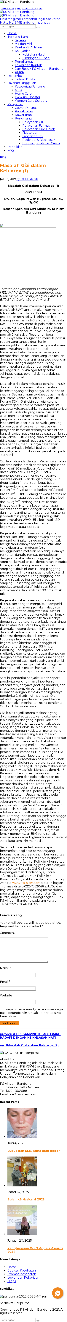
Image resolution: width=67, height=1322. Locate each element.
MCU (18, 90)
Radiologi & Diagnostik (38, 140)
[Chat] (57, 1293)
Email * (5, 982)
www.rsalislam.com (26, 883)
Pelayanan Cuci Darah (38, 129)
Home (12, 33)
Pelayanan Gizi (33, 122)
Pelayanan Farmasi (36, 125)
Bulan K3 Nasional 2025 (25, 1199)
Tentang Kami (17, 37)
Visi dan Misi (23, 44)
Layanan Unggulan (21, 83)
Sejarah (20, 40)
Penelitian (15, 147)
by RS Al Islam (26, 179)
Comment (7, 933)
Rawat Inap (23, 115)
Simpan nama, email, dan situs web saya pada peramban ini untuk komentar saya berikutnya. (31, 1012)
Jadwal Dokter (26, 79)
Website (6, 995)
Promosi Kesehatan (21, 1274)
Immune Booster (27, 97)
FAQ (10, 150)
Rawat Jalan (24, 111)
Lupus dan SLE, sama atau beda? (33, 1151)
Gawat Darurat (26, 108)
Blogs (11, 1281)
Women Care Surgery (31, 100)
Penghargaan (25, 61)
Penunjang (23, 118)
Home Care (23, 93)
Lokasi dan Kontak (28, 65)
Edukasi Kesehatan (21, 1270)
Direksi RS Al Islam (28, 47)
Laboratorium (32, 136)
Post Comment (9, 1023)
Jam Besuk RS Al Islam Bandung (39, 68)
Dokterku (14, 76)
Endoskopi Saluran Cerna (41, 143)
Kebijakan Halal (33, 54)
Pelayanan (15, 104)
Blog (3, 157)
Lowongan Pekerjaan (23, 1277)
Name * (5, 968)
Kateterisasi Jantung (30, 86)
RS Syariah (23, 51)
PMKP (19, 72)
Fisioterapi (29, 132)
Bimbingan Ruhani (36, 58)
